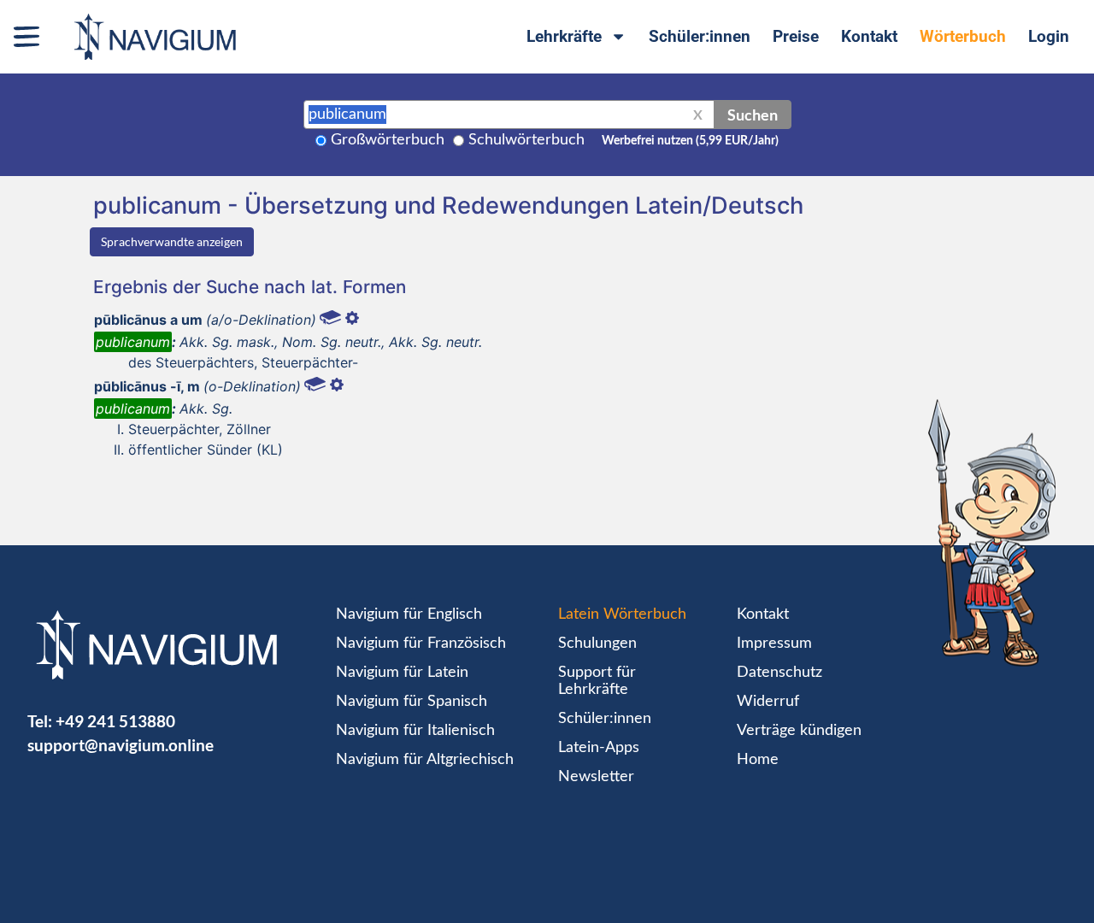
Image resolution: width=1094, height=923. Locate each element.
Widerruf (768, 701)
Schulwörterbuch (526, 140)
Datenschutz (779, 672)
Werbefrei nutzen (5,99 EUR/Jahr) (690, 141)
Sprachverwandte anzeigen (172, 241)
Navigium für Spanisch (411, 701)
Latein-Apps (598, 747)
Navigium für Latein (402, 672)
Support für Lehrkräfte (597, 681)
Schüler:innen (699, 36)
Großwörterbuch (387, 140)
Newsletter (596, 777)
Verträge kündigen (799, 730)
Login (1048, 36)
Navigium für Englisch (409, 614)
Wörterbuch (963, 36)
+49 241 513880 (115, 721)
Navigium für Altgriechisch (425, 759)
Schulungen (597, 643)
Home (758, 759)
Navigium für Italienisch (415, 730)
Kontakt (869, 36)
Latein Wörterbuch (622, 614)
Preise (796, 36)
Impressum (774, 643)
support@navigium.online (120, 745)
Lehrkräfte (564, 36)
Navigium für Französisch (421, 643)
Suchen (752, 114)
